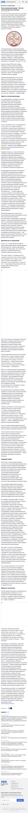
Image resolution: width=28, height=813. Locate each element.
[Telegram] (9, 708)
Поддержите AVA (14, 783)
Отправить (20, 800)
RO (23, 1)
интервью (15, 145)
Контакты (13, 781)
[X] (11, 708)
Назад (19, 5)
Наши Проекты (14, 785)
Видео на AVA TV (14, 786)
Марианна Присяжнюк (9, 703)
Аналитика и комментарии (17, 788)
